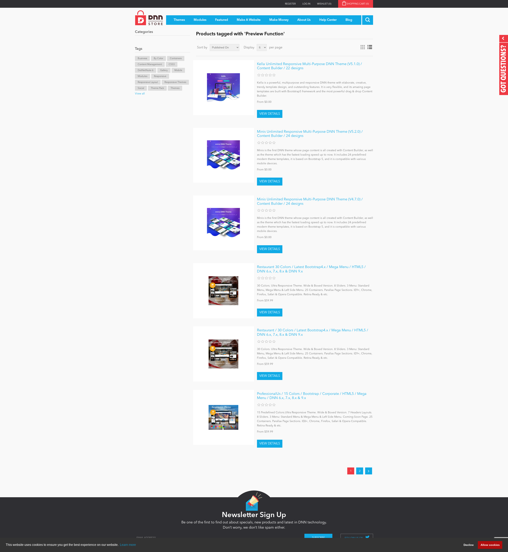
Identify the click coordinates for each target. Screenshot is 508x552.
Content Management (150, 64)
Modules (142, 76)
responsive (160, 76)
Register (290, 4)
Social (141, 88)
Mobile (178, 70)
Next (368, 470)
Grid (362, 47)
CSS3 (172, 64)
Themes (175, 88)
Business (142, 58)
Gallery (164, 70)
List (369, 47)
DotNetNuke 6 (145, 70)
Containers (176, 58)
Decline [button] (469, 544)
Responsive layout (148, 82)
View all (140, 93)
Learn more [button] (128, 544)
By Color (158, 58)
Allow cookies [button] (490, 544)
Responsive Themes (175, 82)
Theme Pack (157, 88)
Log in (306, 4)
